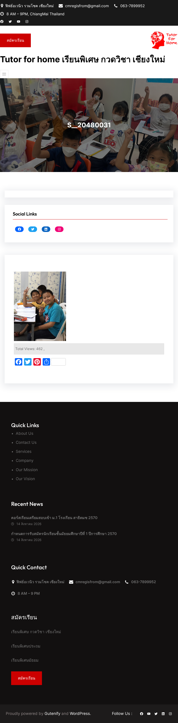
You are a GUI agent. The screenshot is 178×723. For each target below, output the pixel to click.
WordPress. (80, 713)
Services (24, 451)
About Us (24, 433)
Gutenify (52, 713)
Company (24, 460)
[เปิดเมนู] (4, 74)
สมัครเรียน (15, 40)
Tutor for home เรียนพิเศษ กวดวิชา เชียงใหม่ (82, 59)
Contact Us (26, 442)
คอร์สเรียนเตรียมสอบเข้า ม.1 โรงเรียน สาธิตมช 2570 (54, 517)
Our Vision (25, 478)
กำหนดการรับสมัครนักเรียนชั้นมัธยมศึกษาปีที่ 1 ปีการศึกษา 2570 (64, 533)
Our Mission (27, 469)
